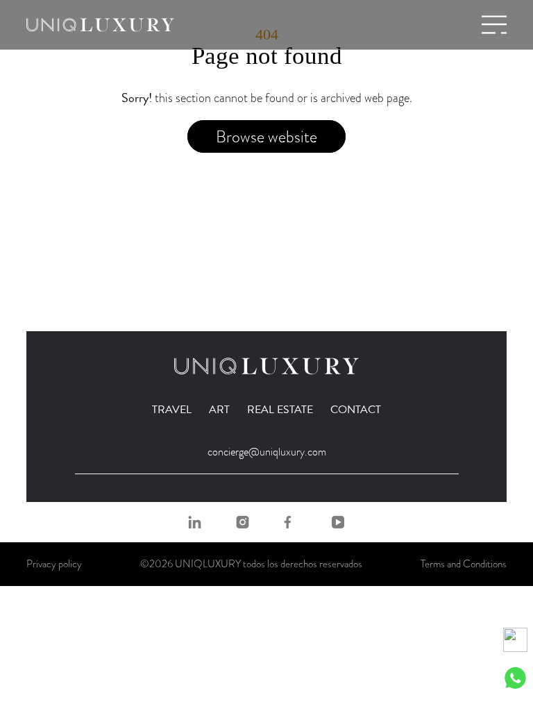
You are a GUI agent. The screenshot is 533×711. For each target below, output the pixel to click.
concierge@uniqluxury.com (267, 452)
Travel (172, 409)
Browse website (266, 136)
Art (219, 409)
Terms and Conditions (464, 563)
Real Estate (280, 409)
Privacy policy (54, 563)
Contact (355, 409)
